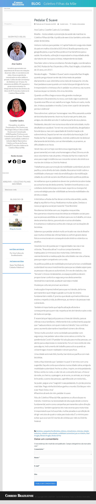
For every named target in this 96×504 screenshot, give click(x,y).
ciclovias (80, 431)
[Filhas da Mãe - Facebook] (14, 161)
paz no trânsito (80, 433)
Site (35, 474)
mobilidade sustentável (66, 433)
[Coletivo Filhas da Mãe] (55, 3)
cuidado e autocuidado (50, 433)
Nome (37, 457)
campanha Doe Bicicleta (51, 431)
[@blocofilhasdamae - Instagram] (19, 161)
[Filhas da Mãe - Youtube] (24, 161)
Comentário (39, 449)
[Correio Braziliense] (19, 3)
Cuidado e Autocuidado (78, 24)
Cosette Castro (64, 24)
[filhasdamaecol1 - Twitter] (10, 161)
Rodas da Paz (56, 436)
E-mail (37, 466)
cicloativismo (71, 431)
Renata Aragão (45, 436)
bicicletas (39, 431)
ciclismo (63, 431)
